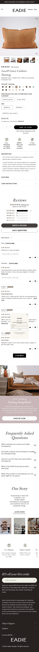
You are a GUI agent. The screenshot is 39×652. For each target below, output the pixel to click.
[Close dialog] (27, 314)
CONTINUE (19, 329)
